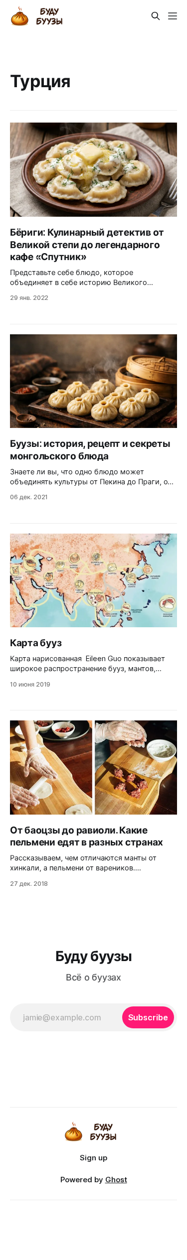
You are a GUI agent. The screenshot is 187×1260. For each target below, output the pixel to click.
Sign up (93, 1157)
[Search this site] (156, 16)
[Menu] (173, 16)
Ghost (116, 1179)
